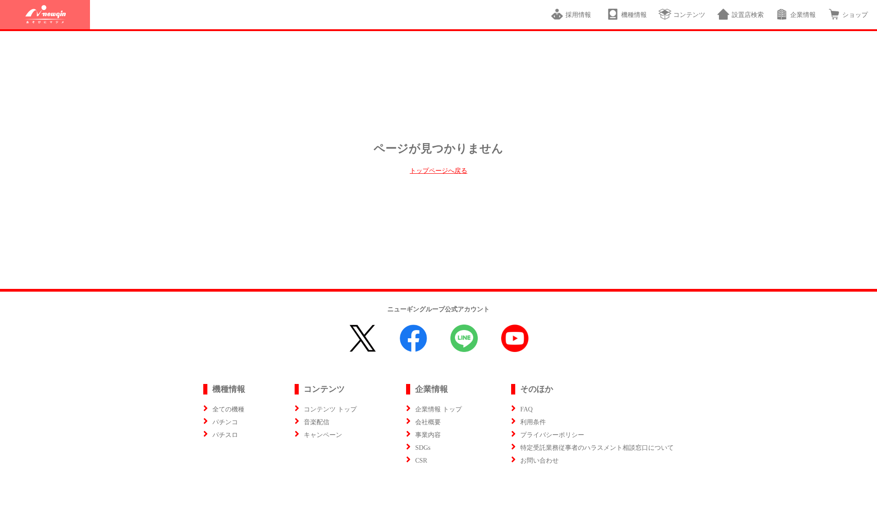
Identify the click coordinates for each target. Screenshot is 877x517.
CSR (421, 460)
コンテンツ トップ (330, 409)
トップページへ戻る (438, 170)
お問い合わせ (539, 460)
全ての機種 (228, 409)
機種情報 (634, 14)
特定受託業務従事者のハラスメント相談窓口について (597, 447)
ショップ (855, 14)
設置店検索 (748, 14)
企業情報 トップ (438, 409)
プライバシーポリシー (552, 435)
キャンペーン (323, 435)
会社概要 (428, 422)
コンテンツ (689, 14)
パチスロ (225, 435)
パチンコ (225, 422)
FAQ (526, 409)
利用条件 (533, 422)
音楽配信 (316, 422)
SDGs (422, 447)
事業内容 (428, 435)
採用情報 (580, 14)
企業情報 (803, 14)
